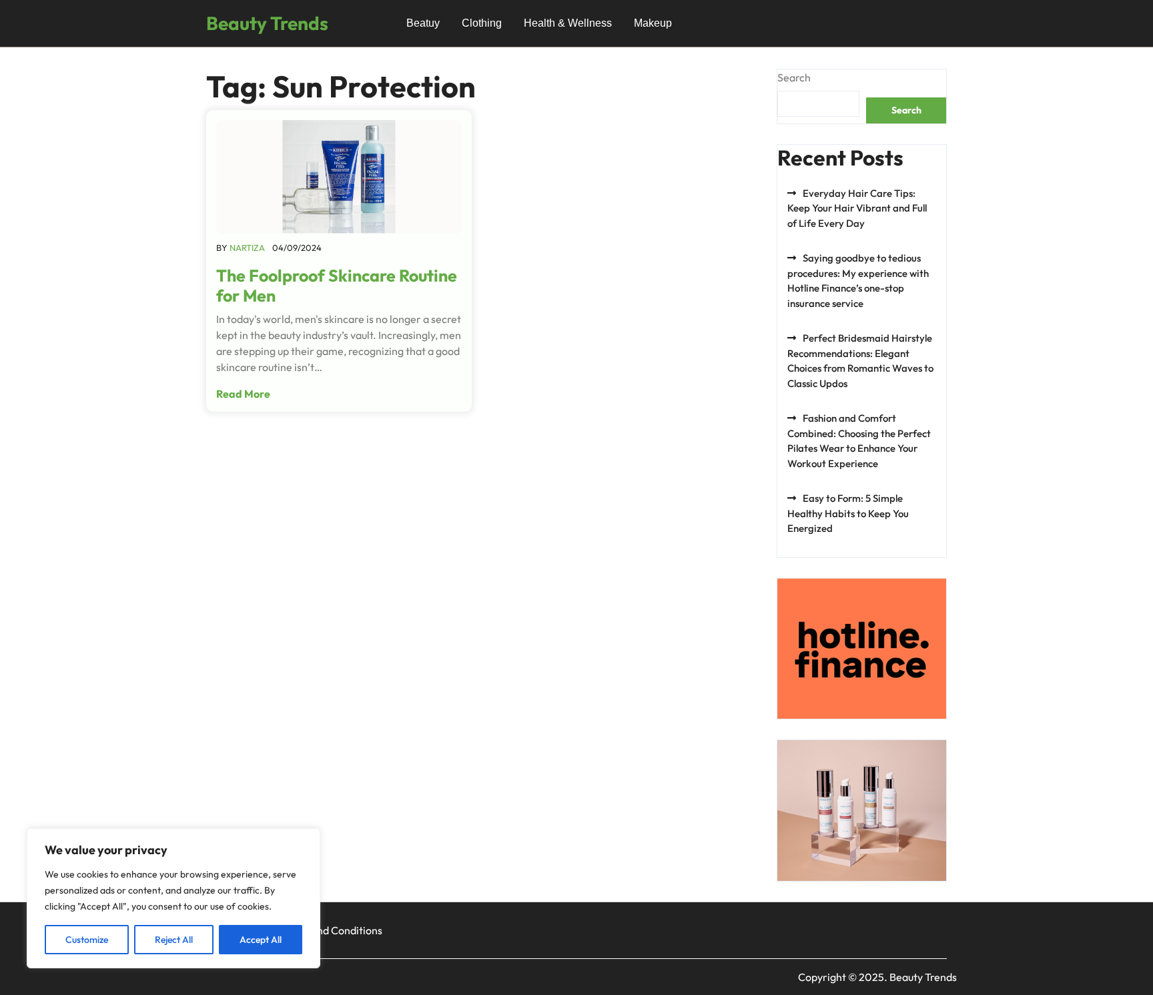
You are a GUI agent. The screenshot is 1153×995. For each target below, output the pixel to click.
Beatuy (423, 23)
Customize (86, 940)
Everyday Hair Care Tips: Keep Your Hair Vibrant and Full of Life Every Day (857, 208)
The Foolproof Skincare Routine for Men (336, 285)
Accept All (261, 940)
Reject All (174, 940)
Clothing (482, 23)
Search (794, 77)
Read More (243, 393)
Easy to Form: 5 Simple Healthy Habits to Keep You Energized (848, 513)
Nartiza (247, 247)
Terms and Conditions (330, 930)
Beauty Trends (267, 23)
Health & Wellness (568, 23)
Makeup (653, 23)
